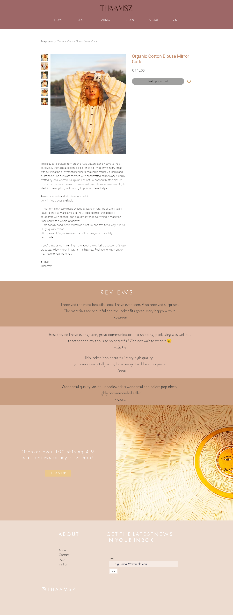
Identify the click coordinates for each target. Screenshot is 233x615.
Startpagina (47, 41)
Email (112, 558)
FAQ (61, 560)
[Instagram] (43, 589)
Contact (64, 554)
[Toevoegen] (189, 81)
